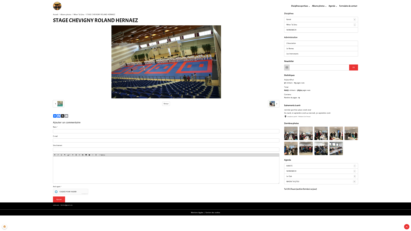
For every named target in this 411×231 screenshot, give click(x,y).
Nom (55, 127)
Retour (166, 104)
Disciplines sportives (299, 6)
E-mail (55, 136)
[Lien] (79, 154)
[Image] (86, 154)
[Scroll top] (406, 226)
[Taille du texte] (64, 154)
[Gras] (55, 154)
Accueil (55, 14)
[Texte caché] (82, 154)
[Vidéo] (89, 154)
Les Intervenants (292, 54)
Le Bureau (290, 48)
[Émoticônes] (96, 154)
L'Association (291, 43)
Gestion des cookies (212, 213)
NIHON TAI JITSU (320, 182)
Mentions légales (197, 213)
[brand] (57, 6)
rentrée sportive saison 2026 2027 (297, 110)
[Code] (92, 154)
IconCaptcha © (85, 193)
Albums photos (318, 6)
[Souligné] (61, 154)
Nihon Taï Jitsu (79, 14)
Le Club (320, 176)
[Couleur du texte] (68, 154)
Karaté (288, 19)
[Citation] (72, 154)
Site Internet (57, 145)
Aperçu (102, 155)
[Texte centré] (76, 154)
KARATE (320, 166)
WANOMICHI (291, 30)
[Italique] (58, 154)
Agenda (332, 6)
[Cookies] (4, 226)
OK (353, 67)
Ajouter (59, 199)
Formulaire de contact (348, 6)
